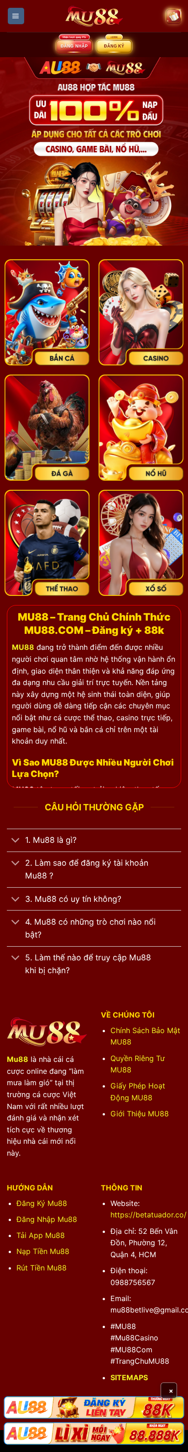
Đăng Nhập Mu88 (46, 1219)
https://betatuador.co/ (148, 1214)
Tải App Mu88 (40, 1235)
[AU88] (94, 1407)
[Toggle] (16, 841)
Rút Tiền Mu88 (41, 1267)
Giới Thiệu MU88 (139, 1113)
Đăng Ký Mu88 (41, 1203)
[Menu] (16, 16)
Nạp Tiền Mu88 (42, 1251)
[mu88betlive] (94, 16)
